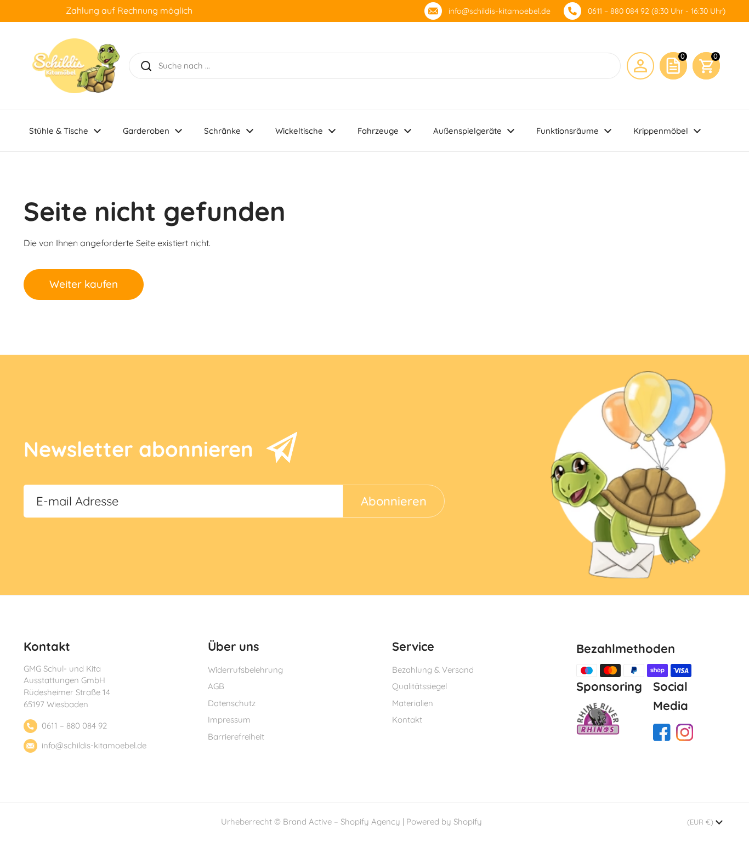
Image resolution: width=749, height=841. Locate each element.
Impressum (229, 719)
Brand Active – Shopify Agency (341, 821)
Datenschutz (232, 703)
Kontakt (407, 719)
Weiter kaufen (83, 284)
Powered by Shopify (444, 821)
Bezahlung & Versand (433, 669)
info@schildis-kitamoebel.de (500, 11)
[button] (706, 65)
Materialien (412, 703)
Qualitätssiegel (419, 686)
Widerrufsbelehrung (245, 669)
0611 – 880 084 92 (74, 725)
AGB (216, 686)
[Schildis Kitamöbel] (76, 65)
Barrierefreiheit (236, 736)
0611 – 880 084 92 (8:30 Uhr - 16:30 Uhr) (656, 11)
